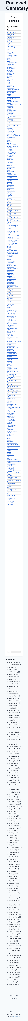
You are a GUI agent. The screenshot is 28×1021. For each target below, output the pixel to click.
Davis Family (13, 794)
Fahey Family (13, 838)
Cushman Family (14, 789)
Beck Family (12, 684)
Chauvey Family (14, 737)
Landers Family (13, 958)
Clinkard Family (13, 749)
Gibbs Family (13, 866)
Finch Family (13, 842)
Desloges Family (14, 802)
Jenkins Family (13, 934)
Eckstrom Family (14, 828)
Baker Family (13, 674)
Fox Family (12, 854)
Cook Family (12, 763)
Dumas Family (13, 826)
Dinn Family (12, 811)
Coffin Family (13, 753)
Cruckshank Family (15, 785)
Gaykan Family (13, 864)
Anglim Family (13, 667)
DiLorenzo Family (14, 806)
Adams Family (13, 662)
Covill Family (13, 773)
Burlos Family (13, 720)
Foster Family (13, 850)
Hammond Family (14, 893)
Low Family (12, 970)
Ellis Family (12, 830)
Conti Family (12, 758)
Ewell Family (12, 833)
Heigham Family (14, 914)
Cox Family (12, 775)
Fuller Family (13, 859)
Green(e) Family (14, 883)
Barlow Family (13, 677)
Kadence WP (17, 1016)
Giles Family (12, 871)
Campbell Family (14, 722)
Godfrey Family (13, 874)
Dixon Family (13, 814)
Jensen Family (13, 936)
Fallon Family (13, 840)
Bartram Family (13, 681)
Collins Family (13, 756)
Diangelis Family (14, 804)
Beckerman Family (14, 686)
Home (11, 995)
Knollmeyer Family (14, 950)
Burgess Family (13, 717)
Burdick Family (13, 715)
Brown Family (13, 710)
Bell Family (12, 691)
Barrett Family (13, 679)
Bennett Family (13, 693)
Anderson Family (14, 665)
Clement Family (13, 746)
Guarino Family (13, 886)
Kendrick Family (14, 946)
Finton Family (13, 845)
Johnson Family (14, 938)
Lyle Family (12, 979)
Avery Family (13, 669)
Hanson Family (13, 898)
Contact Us (14, 998)
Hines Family (13, 919)
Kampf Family (13, 943)
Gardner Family (13, 862)
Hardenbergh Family (15, 900)
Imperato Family (14, 931)
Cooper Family (13, 765)
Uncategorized (13, 984)
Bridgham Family (14, 705)
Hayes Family (13, 910)
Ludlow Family (13, 972)
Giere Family (13, 869)
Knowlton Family (14, 955)
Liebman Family (14, 967)
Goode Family (13, 878)
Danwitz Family (13, 792)
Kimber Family (13, 948)
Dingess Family (13, 809)
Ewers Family (13, 835)
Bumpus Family (13, 713)
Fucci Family (12, 857)
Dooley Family (13, 821)
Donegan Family (14, 818)
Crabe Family (13, 780)
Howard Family (13, 926)
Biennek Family (13, 696)
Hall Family (12, 890)
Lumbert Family (14, 975)
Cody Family (12, 751)
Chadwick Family (14, 732)
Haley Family (13, 888)
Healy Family (13, 912)
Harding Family (13, 905)
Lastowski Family (14, 965)
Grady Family (13, 881)
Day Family (12, 797)
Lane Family (12, 960)
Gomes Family (13, 876)
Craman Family (13, 782)
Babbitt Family (13, 672)
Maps (16, 995)
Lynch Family (13, 982)
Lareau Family (13, 963)
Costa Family (13, 770)
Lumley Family (13, 977)
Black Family (13, 698)
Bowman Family (14, 701)
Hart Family (12, 907)
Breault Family (13, 703)
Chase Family (13, 734)
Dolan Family (13, 816)
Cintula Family (13, 744)
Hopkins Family (13, 924)
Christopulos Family (15, 739)
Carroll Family (13, 725)
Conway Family (13, 761)
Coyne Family (13, 777)
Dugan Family (13, 823)
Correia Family (13, 768)
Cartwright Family (14, 727)
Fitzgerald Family (14, 847)
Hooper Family (13, 922)
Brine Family (12, 708)
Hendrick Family (14, 917)
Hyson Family (13, 929)
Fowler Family (13, 852)
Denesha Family (14, 799)
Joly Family (12, 941)
